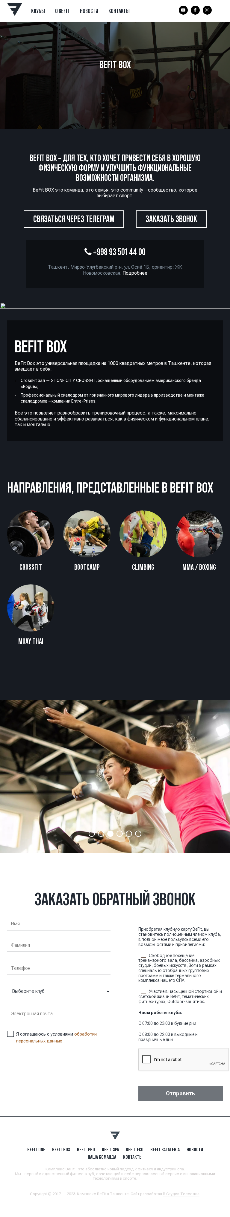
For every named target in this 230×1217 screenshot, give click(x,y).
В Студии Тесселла (181, 1194)
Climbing (143, 567)
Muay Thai (30, 641)
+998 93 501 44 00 (119, 252)
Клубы (38, 11)
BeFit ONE (36, 1149)
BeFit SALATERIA (165, 1149)
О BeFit (62, 11)
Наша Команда (102, 1157)
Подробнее (134, 273)
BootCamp (87, 567)
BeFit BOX (61, 1149)
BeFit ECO (134, 1149)
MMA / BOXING (199, 567)
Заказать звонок (171, 219)
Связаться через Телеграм (73, 219)
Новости (89, 11)
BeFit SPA (110, 1149)
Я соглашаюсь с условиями (56, 1037)
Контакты (119, 11)
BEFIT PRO (86, 1149)
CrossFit (30, 567)
